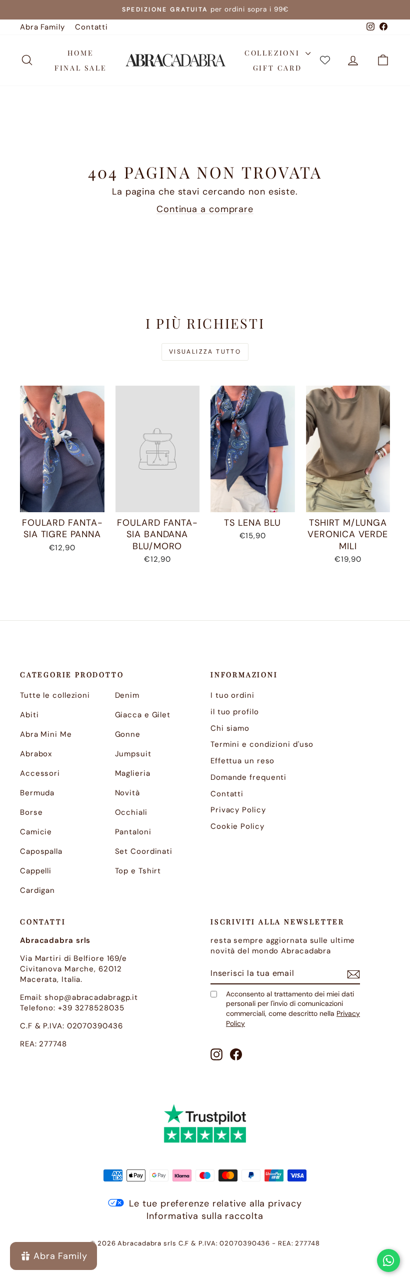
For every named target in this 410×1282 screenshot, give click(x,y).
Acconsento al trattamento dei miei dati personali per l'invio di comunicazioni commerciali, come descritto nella (293, 1008)
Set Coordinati (144, 851)
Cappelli (36, 871)
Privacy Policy (238, 810)
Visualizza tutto (205, 352)
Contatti (91, 27)
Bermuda (37, 793)
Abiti (29, 715)
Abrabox (36, 754)
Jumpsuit (133, 754)
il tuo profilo (234, 712)
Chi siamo (230, 728)
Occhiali (131, 812)
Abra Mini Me (46, 734)
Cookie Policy (237, 826)
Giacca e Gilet (143, 715)
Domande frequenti (248, 777)
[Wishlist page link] (325, 60)
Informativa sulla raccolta (204, 1216)
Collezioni (273, 53)
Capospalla (41, 851)
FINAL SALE (80, 68)
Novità (127, 793)
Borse (31, 812)
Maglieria (132, 773)
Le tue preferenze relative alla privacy (215, 1203)
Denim (127, 695)
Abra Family (42, 27)
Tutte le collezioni (55, 695)
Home (81, 53)
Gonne (128, 734)
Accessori (40, 773)
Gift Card (277, 68)
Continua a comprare (205, 209)
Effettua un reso (242, 761)
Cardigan (37, 890)
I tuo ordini (232, 695)
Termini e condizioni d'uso (262, 744)
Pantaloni (133, 832)
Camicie (36, 832)
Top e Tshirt (138, 871)
